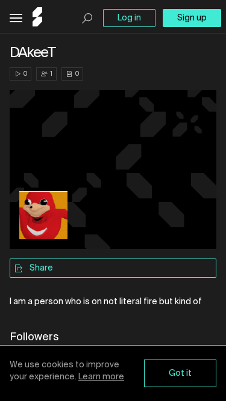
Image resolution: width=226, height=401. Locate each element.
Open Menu (16, 18)
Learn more (101, 377)
